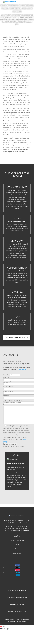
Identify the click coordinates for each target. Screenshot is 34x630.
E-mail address (8, 386)
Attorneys (12, 30)
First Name (7, 377)
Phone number (8, 391)
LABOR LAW (17, 292)
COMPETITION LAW (17, 267)
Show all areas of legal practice (17, 337)
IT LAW (17, 316)
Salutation (6, 375)
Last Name (7, 382)
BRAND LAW (17, 240)
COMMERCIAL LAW (17, 187)
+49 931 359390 (21, 370)
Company (6, 396)
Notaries (22, 30)
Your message (7, 405)
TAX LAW (17, 218)
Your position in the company (12, 400)
